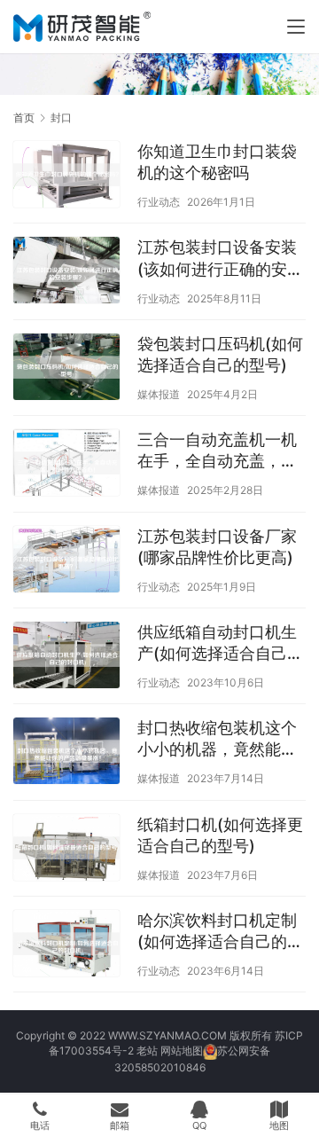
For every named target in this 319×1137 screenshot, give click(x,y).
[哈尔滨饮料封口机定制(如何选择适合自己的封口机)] (66, 945)
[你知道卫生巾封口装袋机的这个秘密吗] (66, 176)
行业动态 (158, 201)
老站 (147, 1050)
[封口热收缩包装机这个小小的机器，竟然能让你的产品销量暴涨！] (66, 752)
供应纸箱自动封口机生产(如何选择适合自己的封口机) (220, 643)
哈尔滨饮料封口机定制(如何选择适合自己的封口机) (220, 932)
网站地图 (181, 1050)
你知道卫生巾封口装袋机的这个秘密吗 (217, 162)
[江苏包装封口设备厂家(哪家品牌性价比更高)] (66, 561)
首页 (24, 117)
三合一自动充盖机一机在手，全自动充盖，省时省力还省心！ (217, 451)
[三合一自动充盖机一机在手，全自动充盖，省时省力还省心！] (66, 464)
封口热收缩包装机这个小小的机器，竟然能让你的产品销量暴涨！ (217, 739)
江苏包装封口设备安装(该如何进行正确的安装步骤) (220, 258)
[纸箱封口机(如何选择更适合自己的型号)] (66, 849)
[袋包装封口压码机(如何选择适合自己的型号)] (66, 368)
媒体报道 (158, 394)
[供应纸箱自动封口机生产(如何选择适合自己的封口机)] (66, 657)
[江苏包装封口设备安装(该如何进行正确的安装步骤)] (66, 272)
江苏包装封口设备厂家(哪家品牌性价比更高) (217, 547)
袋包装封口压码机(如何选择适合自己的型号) (220, 354)
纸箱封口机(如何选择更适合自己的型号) (220, 835)
